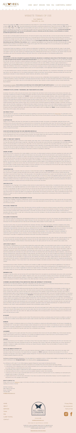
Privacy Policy (58, 113)
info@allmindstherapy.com (9, 393)
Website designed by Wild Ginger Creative (38, 430)
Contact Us (17, 382)
